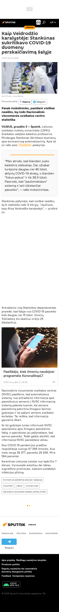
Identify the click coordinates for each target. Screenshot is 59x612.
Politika (21, 533)
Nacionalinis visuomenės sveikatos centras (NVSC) (24, 492)
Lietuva (19, 486)
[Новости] (25, 101)
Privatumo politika (11, 564)
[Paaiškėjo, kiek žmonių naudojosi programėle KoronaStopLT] (29, 347)
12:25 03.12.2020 (10, 58)
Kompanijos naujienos (23, 575)
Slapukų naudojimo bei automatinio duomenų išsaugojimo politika (19, 570)
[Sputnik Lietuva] (9, 23)
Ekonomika (35, 533)
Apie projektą (8, 560)
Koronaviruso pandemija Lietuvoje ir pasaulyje (22, 480)
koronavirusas (32, 486)
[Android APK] (11, 584)
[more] (54, 382)
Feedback (6, 575)
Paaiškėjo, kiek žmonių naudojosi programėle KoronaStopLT (28, 373)
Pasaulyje (7, 533)
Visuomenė (8, 486)
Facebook (25, 145)
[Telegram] (39, 101)
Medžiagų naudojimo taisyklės (31, 560)
